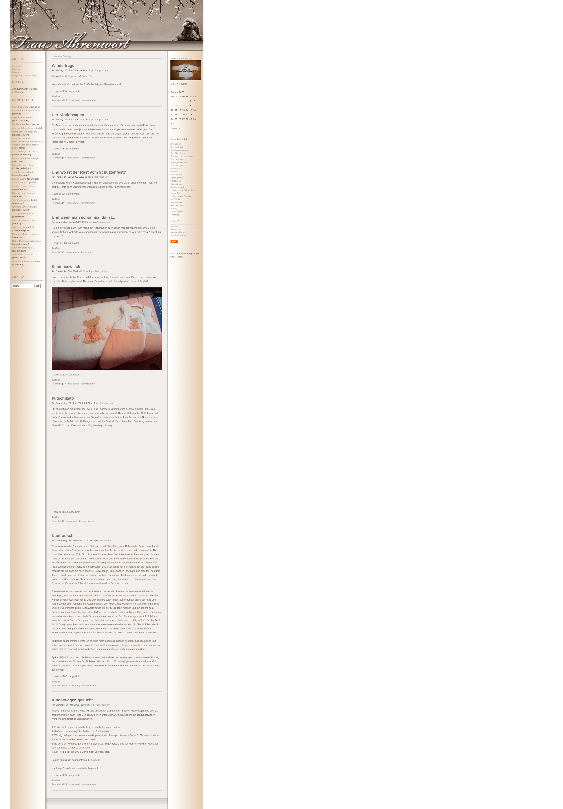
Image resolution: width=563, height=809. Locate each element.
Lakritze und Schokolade (183, 190)
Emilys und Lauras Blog (24, 75)
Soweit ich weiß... (21, 107)
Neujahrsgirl (176, 202)
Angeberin (175, 144)
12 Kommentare (71, 784)
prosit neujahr (19, 179)
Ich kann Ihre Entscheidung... (27, 110)
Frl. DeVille (175, 168)
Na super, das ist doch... (24, 220)
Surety (173, 208)
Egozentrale (176, 159)
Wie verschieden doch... (24, 227)
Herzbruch (175, 181)
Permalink (57, 100)
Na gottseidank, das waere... (26, 234)
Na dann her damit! (22, 124)
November (176, 128)
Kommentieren (89, 100)
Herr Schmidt (176, 178)
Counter (174, 226)
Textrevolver (176, 211)
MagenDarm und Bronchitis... (27, 241)
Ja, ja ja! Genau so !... (23, 213)
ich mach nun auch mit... (24, 186)
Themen (16, 69)
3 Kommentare (70, 383)
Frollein (174, 171)
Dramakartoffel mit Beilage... (26, 158)
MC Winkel (175, 199)
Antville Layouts (178, 235)
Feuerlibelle (176, 174)
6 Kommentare (70, 252)
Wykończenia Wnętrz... (23, 117)
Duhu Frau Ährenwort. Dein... (27, 261)
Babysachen (101, 70)
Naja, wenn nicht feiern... (24, 193)
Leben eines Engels (180, 196)
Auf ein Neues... (20, 182)
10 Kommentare (71, 100)
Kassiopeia (176, 184)
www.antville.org (178, 232)
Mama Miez (176, 193)
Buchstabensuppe (179, 150)
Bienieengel (176, 147)
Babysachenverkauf (181, 58)
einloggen (17, 92)
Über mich (17, 72)
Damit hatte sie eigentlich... (26, 132)
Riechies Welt (177, 205)
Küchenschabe (178, 187)
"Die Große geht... (21, 200)
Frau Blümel (176, 165)
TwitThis (56, 96)
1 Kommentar (70, 521)
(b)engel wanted (178, 162)
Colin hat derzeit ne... (23, 247)
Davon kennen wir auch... (25, 165)
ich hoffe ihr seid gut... (23, 172)
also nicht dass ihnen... (24, 128)
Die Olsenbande (178, 153)
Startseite (17, 66)
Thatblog (174, 214)
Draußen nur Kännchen (182, 156)
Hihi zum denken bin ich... (25, 207)
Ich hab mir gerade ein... (24, 151)
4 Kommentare (70, 157)
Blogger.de (175, 229)
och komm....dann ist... (23, 254)
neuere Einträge (62, 56)
